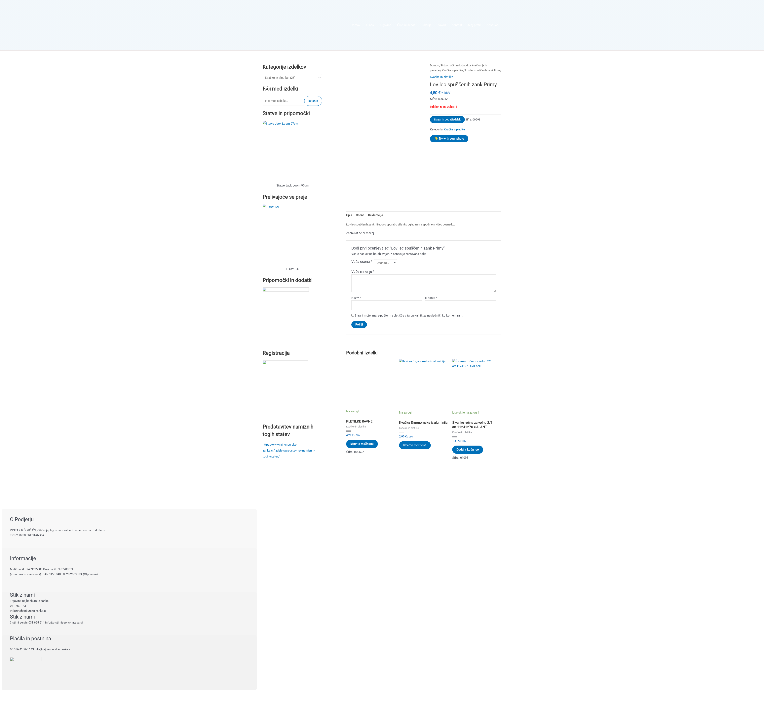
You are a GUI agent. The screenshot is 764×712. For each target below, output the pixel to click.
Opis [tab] (349, 215)
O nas (370, 25)
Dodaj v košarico (467, 449)
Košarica (492, 25)
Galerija (426, 25)
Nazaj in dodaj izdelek (447, 119)
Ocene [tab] (360, 215)
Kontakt (457, 25)
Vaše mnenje (362, 271)
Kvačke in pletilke (452, 70)
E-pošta (431, 298)
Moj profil (474, 25)
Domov (355, 25)
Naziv (356, 298)
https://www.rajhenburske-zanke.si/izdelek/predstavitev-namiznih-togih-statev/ (289, 450)
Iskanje (313, 101)
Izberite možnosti (362, 444)
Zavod (442, 25)
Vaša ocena (361, 261)
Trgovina (385, 25)
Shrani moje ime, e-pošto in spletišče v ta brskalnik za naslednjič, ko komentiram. (409, 315)
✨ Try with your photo (449, 138)
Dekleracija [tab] (375, 215)
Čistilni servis (406, 25)
